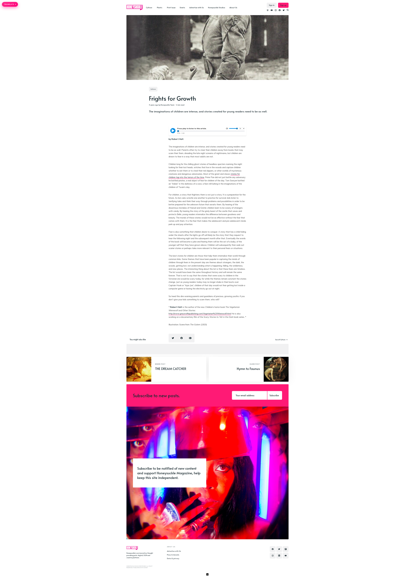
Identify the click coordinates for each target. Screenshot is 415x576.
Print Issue (171, 7)
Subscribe (274, 395)
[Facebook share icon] (181, 338)
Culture (153, 89)
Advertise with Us (196, 7)
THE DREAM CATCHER (170, 368)
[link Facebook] (280, 10)
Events (182, 7)
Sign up (283, 5)
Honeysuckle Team (167, 105)
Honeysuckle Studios (216, 7)
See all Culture (280, 340)
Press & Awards (173, 555)
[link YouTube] (272, 10)
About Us (233, 7)
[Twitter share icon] (173, 338)
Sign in (272, 5)
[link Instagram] (276, 10)
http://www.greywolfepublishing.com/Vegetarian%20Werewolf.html (200, 313)
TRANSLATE (10, 4)
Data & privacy (173, 558)
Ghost (146, 567)
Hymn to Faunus (248, 368)
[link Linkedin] (279, 556)
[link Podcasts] (268, 10)
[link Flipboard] (286, 549)
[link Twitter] (284, 10)
